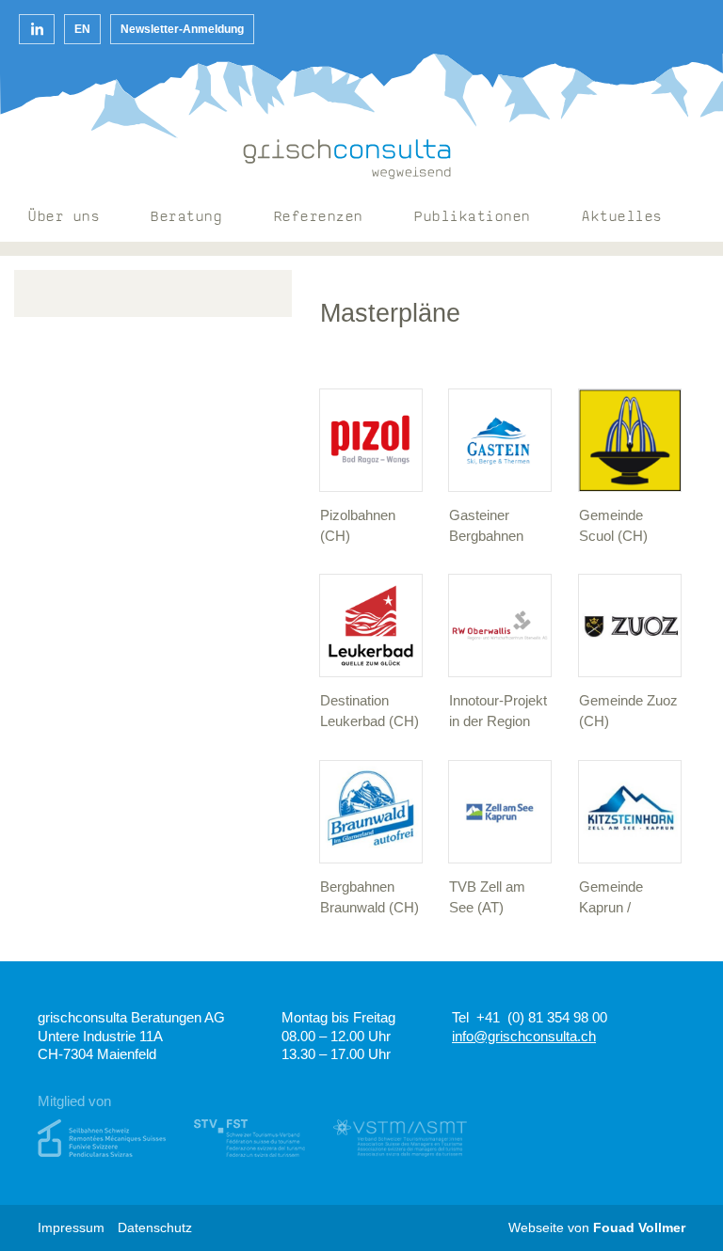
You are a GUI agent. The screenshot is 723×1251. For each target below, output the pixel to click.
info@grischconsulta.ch (524, 1036)
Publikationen (472, 218)
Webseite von (596, 1228)
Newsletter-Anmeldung (182, 29)
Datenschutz (155, 1228)
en (82, 29)
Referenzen (318, 218)
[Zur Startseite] (347, 159)
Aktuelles (622, 218)
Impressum (71, 1228)
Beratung (186, 218)
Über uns (64, 218)
